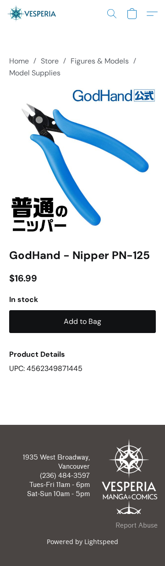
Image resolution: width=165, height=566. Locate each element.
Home (19, 61)
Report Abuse (137, 525)
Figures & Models (100, 61)
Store (50, 61)
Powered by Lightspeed (82, 541)
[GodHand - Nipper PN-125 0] (82, 161)
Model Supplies (34, 73)
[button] (33, 13)
